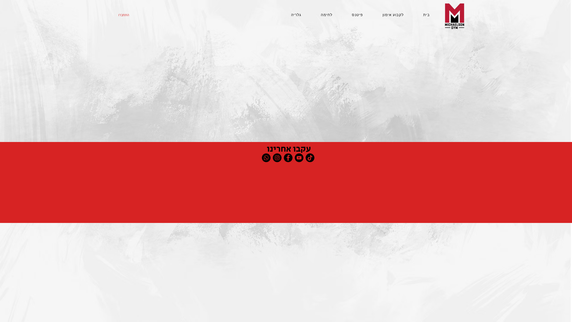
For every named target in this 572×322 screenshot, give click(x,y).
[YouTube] (299, 157)
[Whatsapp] (266, 157)
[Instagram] (277, 157)
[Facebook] (288, 157)
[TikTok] (310, 157)
